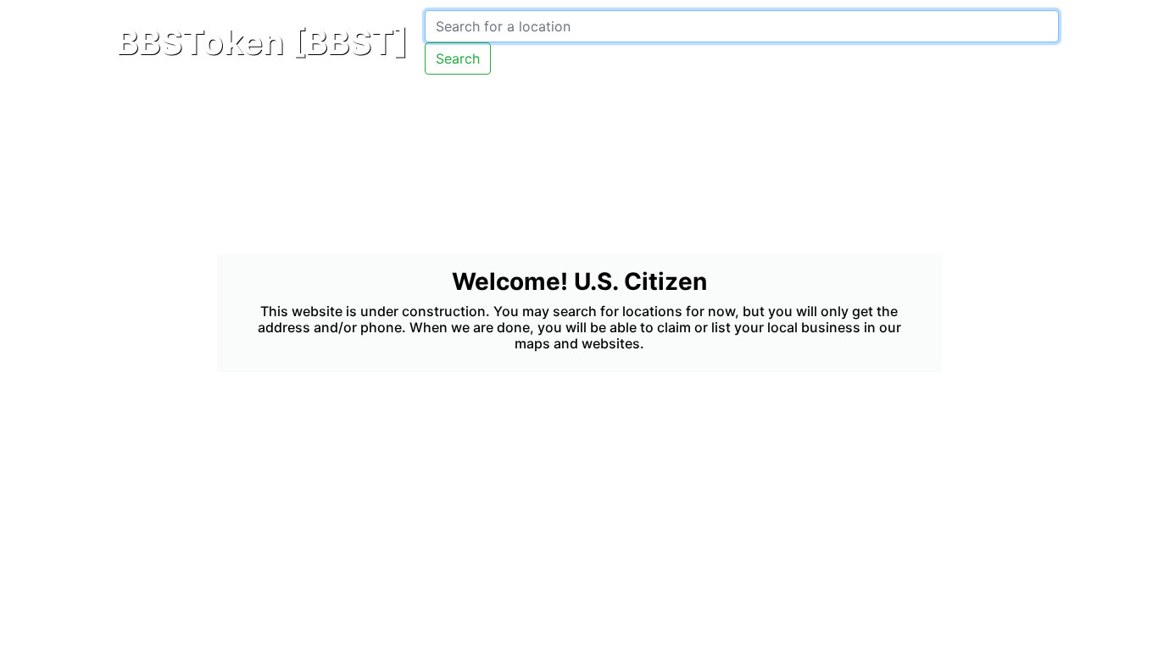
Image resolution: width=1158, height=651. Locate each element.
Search (458, 58)
